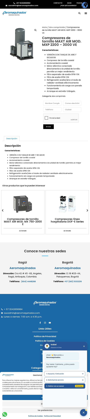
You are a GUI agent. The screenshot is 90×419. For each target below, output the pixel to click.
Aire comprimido (57, 27)
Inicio (44, 27)
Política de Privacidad (52, 416)
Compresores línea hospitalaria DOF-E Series (67, 220)
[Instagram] (45, 323)
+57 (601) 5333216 (73, 281)
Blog (69, 3)
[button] (86, 13)
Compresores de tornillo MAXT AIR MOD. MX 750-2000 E (23, 221)
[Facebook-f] (40, 323)
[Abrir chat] (83, 412)
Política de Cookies (35, 416)
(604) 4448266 (28, 281)
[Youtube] (50, 323)
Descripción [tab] (11, 138)
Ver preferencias (45, 410)
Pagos (79, 3)
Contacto (58, 3)
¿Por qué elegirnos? (68, 6)
